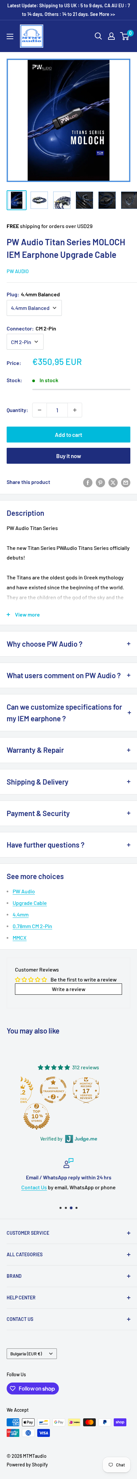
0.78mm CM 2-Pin (32, 926)
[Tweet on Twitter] (113, 482)
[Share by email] (125, 482)
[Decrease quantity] (40, 410)
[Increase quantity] (75, 410)
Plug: (33, 294)
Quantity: (17, 410)
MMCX (20, 937)
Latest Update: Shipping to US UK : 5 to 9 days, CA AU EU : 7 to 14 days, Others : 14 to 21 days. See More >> (68, 10)
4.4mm (21, 914)
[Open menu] (10, 36)
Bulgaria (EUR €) (26, 1353)
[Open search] (98, 36)
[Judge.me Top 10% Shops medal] (36, 1116)
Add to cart (68, 434)
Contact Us (34, 1187)
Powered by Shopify (27, 1464)
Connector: (31, 328)
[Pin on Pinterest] (100, 482)
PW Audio (18, 271)
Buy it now (68, 455)
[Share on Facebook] (87, 482)
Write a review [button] (68, 989)
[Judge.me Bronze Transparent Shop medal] (53, 1090)
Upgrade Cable (30, 903)
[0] (125, 36)
